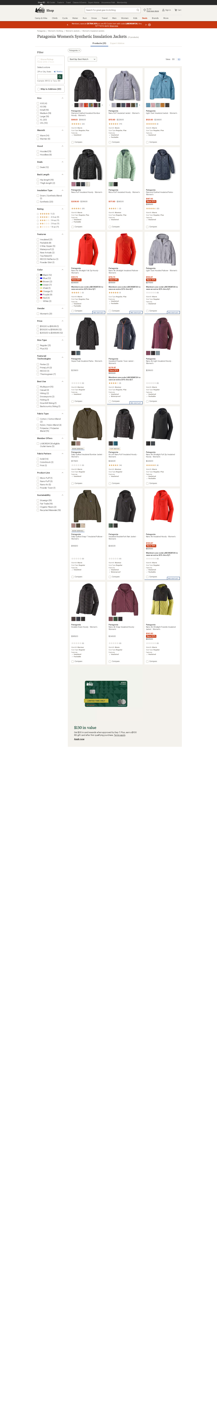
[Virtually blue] (158, 105)
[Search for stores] (59, 76)
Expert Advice (117, 43)
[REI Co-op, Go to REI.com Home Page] (39, 10)
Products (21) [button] (99, 43)
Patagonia (41, 31)
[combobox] (113, 10)
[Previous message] (67, 24)
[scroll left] (72, 105)
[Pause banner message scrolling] (149, 24)
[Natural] (83, 525)
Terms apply (119, 735)
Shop (50, 10)
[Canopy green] (100, 105)
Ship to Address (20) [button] (50, 89)
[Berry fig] (95, 105)
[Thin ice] (111, 184)
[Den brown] (73, 619)
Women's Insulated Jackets (93, 31)
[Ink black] (153, 353)
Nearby (59, 71)
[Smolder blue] (123, 105)
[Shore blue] (148, 105)
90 (179, 59)
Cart (179, 10)
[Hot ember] (86, 105)
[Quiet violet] (81, 105)
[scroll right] (102, 105)
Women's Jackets (73, 31)
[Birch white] (88, 184)
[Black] (76, 105)
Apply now (79, 739)
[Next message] (145, 24)
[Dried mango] (162, 105)
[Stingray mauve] (78, 443)
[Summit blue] (78, 353)
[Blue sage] (91, 105)
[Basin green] (133, 105)
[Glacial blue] (115, 443)
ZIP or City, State (44, 72)
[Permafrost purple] (114, 105)
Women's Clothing (55, 31)
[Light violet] (73, 184)
